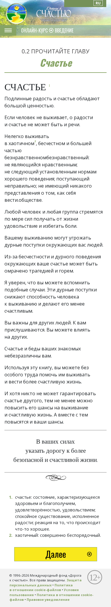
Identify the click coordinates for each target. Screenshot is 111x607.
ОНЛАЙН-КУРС (35, 30)
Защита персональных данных (45, 582)
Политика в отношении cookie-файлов (41, 587)
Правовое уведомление (48, 599)
